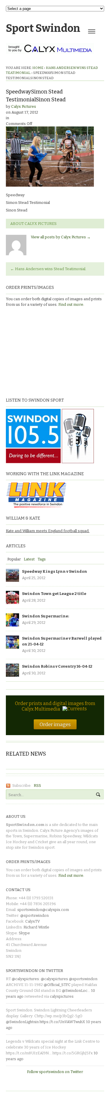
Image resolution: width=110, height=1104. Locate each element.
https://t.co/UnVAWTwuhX (62, 1022)
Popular (14, 559)
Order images (55, 724)
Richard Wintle (36, 927)
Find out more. (71, 304)
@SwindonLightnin (22, 1022)
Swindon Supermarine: (45, 616)
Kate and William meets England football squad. (47, 531)
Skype (24, 933)
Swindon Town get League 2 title (54, 593)
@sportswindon (34, 915)
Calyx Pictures (23, 106)
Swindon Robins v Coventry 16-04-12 (57, 666)
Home (37, 68)
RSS (37, 785)
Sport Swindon (43, 28)
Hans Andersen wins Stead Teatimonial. (48, 269)
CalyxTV (32, 921)
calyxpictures (62, 996)
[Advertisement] (42, 351)
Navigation (91, 31)
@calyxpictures (25, 979)
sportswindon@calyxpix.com (43, 909)
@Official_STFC (57, 985)
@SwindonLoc (74, 990)
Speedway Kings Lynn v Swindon (54, 571)
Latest (29, 559)
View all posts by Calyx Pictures (61, 237)
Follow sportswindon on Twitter (55, 1072)
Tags (42, 559)
